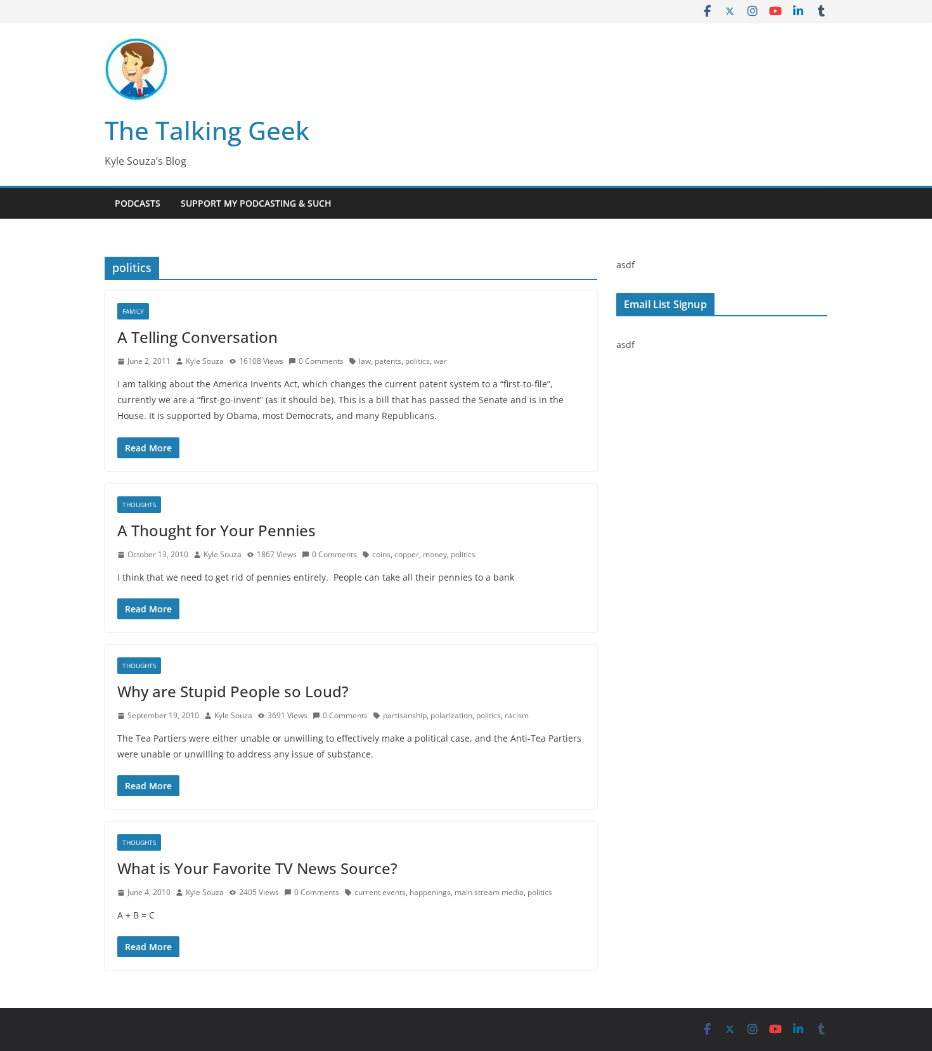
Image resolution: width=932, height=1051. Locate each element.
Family (133, 311)
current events (380, 892)
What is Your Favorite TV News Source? (257, 868)
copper (406, 554)
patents (388, 361)
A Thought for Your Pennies (216, 530)
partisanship (405, 715)
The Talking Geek (207, 130)
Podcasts (137, 203)
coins (381, 554)
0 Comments (321, 361)
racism (517, 715)
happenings (430, 892)
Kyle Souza (205, 361)
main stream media (489, 892)
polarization (451, 715)
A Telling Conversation (197, 336)
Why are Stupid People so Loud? (233, 691)
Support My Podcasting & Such (256, 203)
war (440, 361)
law (365, 361)
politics (417, 361)
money (435, 554)
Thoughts (139, 504)
